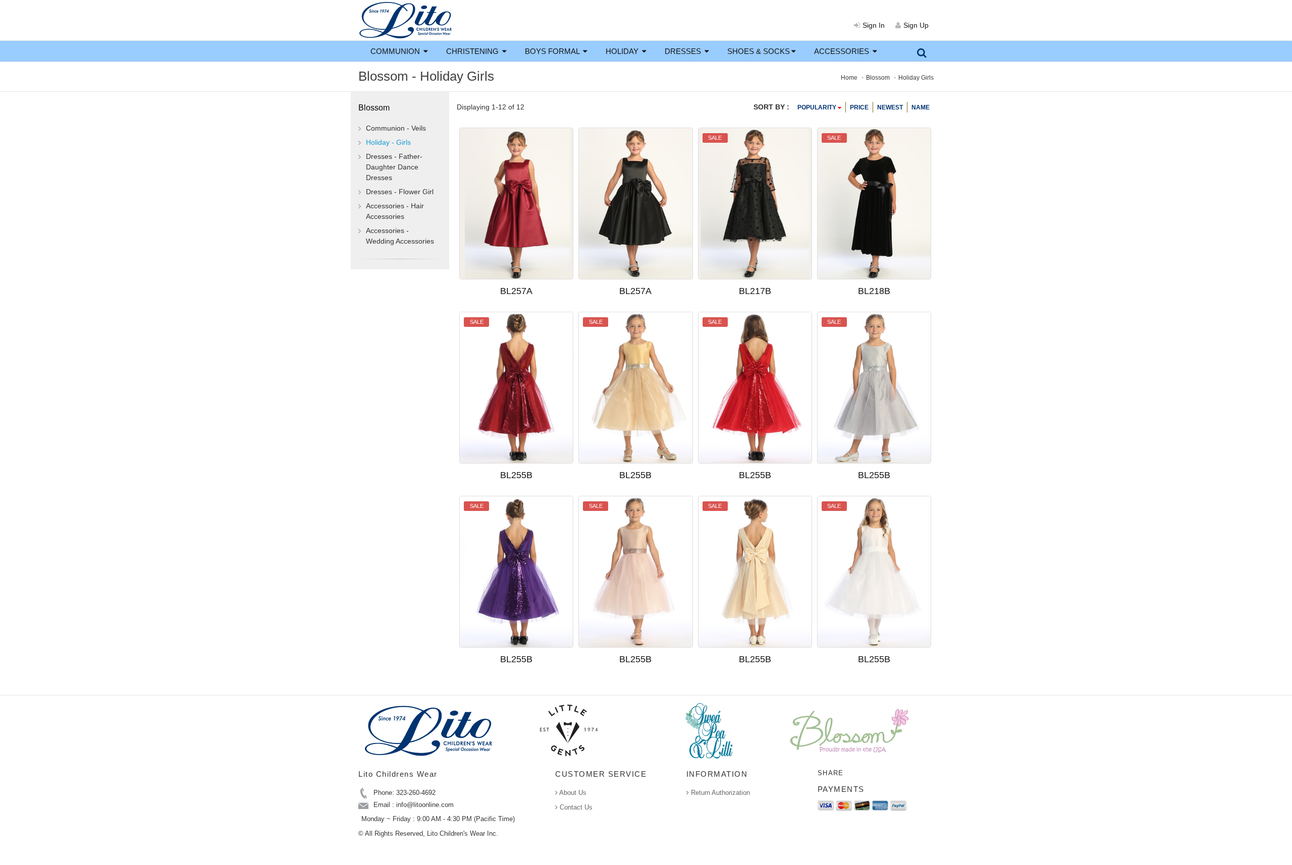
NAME (920, 107)
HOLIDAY (623, 51)
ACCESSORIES (842, 51)
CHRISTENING (473, 51)
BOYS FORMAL (553, 51)
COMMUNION (396, 51)
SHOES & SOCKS (758, 51)
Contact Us (575, 807)
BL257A (516, 291)
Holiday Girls (916, 77)
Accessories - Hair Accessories (395, 211)
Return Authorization (719, 792)
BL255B (516, 475)
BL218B (874, 291)
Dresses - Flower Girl (400, 192)
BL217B (755, 291)
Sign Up (916, 25)
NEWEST (890, 107)
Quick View (534, 249)
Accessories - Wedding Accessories (400, 235)
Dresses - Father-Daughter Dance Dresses (394, 167)
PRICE (859, 107)
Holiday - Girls (388, 142)
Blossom (878, 77)
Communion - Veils (396, 128)
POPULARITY (817, 107)
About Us (572, 792)
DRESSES (684, 51)
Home (849, 77)
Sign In (874, 25)
